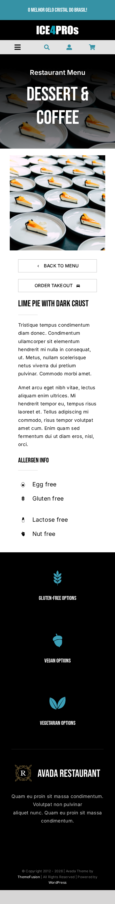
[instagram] (57, 840)
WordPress (57, 882)
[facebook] (27, 840)
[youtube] (73, 840)
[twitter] (42, 840)
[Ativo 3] (57, 28)
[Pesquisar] (47, 47)
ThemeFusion (29, 877)
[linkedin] (88, 840)
